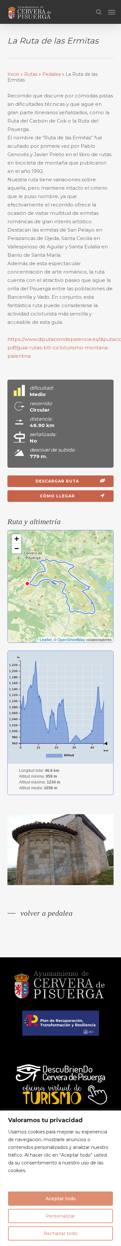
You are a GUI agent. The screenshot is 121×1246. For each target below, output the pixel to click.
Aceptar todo (60, 1198)
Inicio (13, 74)
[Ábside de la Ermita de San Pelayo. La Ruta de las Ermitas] (62, 851)
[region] (60, 1178)
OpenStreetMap (71, 639)
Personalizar (60, 1216)
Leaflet (46, 639)
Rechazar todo (60, 1233)
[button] (111, 12)
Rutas (30, 74)
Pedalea (51, 74)
